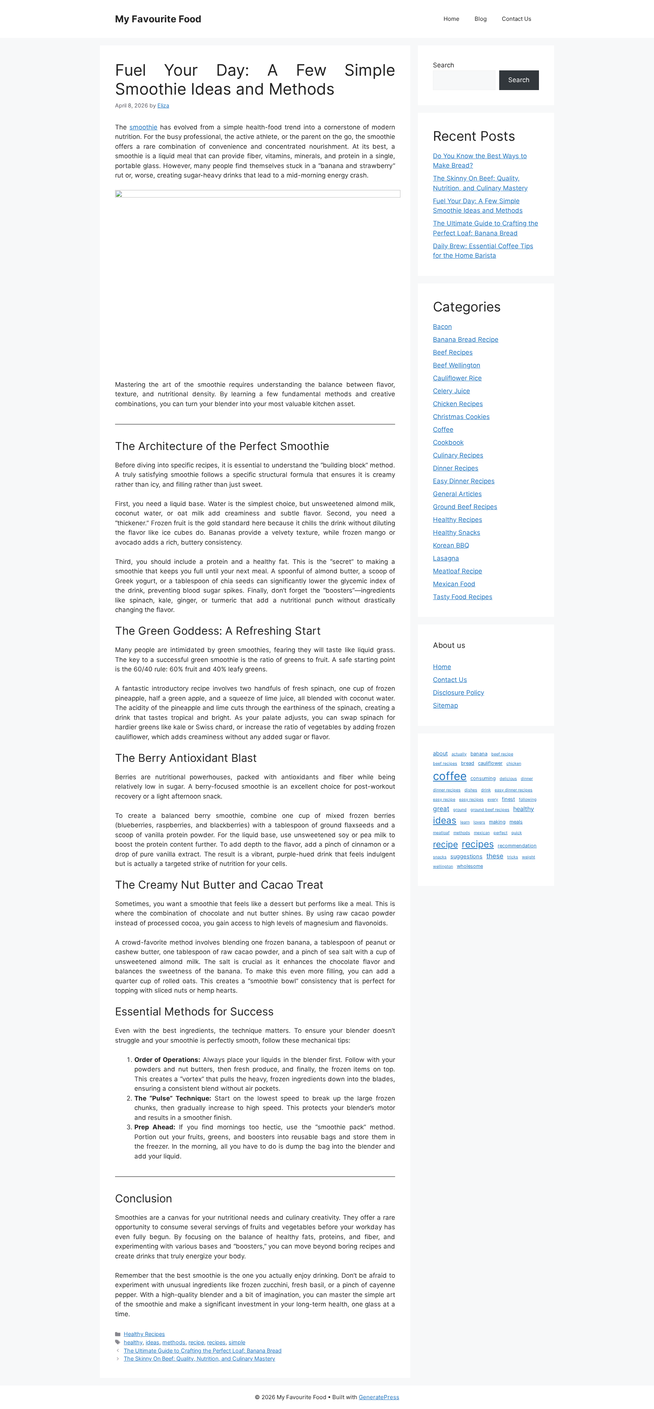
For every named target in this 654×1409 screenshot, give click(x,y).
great (441, 809)
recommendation (517, 846)
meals (516, 822)
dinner (527, 778)
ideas (152, 1342)
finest (508, 799)
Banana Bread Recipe (465, 339)
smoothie (143, 127)
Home (451, 18)
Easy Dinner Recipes (464, 481)
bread (467, 763)
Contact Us (516, 18)
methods (173, 1342)
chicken (513, 763)
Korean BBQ (451, 545)
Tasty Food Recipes (462, 597)
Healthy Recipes (144, 1334)
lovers (479, 822)
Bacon (442, 326)
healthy (133, 1342)
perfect (501, 832)
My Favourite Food (158, 19)
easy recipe (444, 799)
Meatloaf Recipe (457, 571)
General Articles (457, 494)
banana (478, 754)
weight (528, 857)
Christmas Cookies (461, 416)
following (528, 799)
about (440, 753)
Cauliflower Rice (457, 378)
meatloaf (441, 832)
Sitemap (445, 705)
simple (237, 1342)
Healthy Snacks (456, 532)
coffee (450, 776)
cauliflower (490, 763)
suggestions (466, 856)
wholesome (470, 866)
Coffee (443, 429)
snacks (440, 857)
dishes (470, 790)
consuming (483, 778)
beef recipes (445, 763)
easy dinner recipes (514, 790)
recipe (196, 1342)
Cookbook (448, 442)
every (492, 799)
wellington (443, 866)
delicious (508, 778)
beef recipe (502, 754)
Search (443, 65)
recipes (216, 1342)
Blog (481, 18)
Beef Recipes (453, 352)
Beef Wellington (456, 365)
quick (516, 832)
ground (460, 809)
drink (486, 790)
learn (465, 822)
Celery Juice (451, 391)
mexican (482, 832)
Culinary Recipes (458, 455)
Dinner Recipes (455, 468)
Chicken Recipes (458, 404)
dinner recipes (447, 790)
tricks (512, 857)
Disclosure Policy (458, 692)
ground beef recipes (489, 809)
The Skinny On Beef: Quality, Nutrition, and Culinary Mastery (199, 1358)
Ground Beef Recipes (465, 507)
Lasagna (446, 558)
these (494, 856)
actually (459, 754)
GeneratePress (379, 1397)
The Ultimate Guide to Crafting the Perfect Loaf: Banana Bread (203, 1350)
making (497, 822)
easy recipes (471, 799)
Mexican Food (454, 584)
